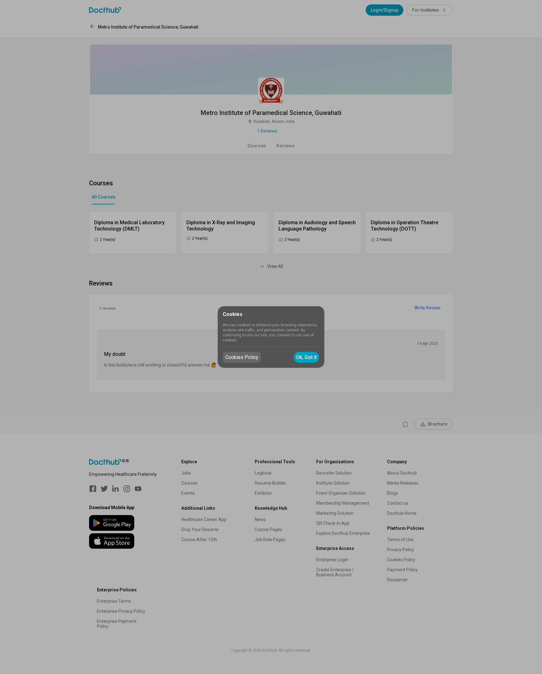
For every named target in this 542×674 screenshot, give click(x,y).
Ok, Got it (306, 357)
